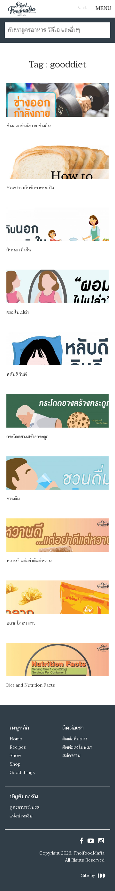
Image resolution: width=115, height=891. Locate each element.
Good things (22, 772)
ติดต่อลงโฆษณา (77, 747)
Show (15, 755)
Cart (82, 7)
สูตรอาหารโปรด (25, 807)
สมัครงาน (71, 755)
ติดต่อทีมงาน (74, 739)
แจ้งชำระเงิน (21, 816)
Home (16, 739)
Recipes (18, 747)
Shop (15, 764)
